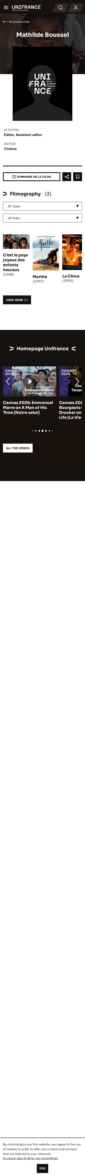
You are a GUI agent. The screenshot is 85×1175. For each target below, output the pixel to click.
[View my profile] (75, 8)
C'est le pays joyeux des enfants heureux (15, 262)
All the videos (17, 448)
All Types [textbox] (14, 206)
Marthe (40, 276)
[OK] (42, 1168)
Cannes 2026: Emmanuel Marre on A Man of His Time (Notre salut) (28, 407)
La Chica (70, 276)
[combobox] (42, 206)
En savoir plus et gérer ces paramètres (30, 1158)
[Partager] (66, 176)
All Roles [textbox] (14, 218)
